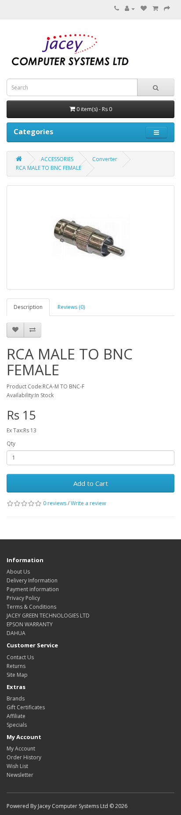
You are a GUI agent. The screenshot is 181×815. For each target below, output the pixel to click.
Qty (11, 443)
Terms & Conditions (31, 606)
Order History (24, 757)
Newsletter (20, 775)
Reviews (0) (71, 307)
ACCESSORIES (57, 159)
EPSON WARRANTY (30, 624)
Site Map (17, 675)
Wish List (17, 766)
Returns (16, 666)
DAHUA (16, 633)
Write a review (88, 503)
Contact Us (20, 657)
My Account (21, 748)
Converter (104, 159)
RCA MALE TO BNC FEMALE (48, 168)
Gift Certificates (26, 707)
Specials (17, 725)
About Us (18, 571)
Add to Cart (90, 483)
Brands (16, 698)
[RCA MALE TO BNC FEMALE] (90, 237)
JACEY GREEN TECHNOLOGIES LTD (48, 615)
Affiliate (16, 716)
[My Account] (130, 8)
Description (28, 307)
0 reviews (54, 503)
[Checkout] (167, 8)
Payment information (33, 589)
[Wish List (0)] (144, 8)
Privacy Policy (23, 598)
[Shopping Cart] (155, 8)
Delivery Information (32, 580)
